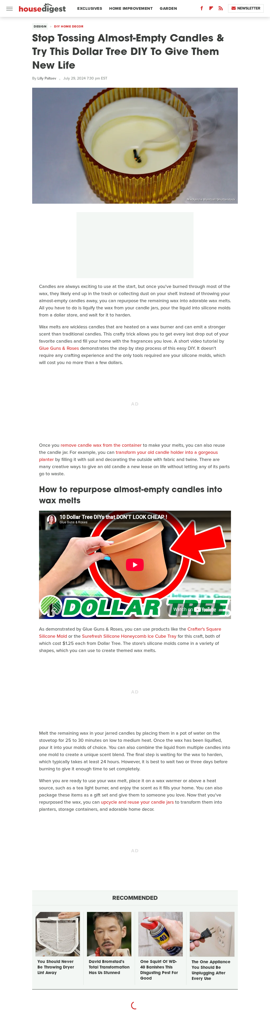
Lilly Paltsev (46, 78)
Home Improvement (131, 8)
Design (40, 26)
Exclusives (89, 8)
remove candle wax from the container (101, 445)
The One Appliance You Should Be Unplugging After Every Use (211, 970)
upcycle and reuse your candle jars (137, 802)
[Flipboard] (211, 9)
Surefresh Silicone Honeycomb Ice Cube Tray (129, 636)
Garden (168, 8)
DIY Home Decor (68, 26)
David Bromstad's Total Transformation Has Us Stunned (109, 967)
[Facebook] (202, 9)
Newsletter (248, 8)
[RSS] (221, 9)
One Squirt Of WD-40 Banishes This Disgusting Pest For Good (159, 970)
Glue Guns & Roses (59, 348)
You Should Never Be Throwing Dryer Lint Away (55, 967)
